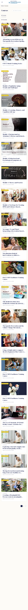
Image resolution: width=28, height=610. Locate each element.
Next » (26, 506)
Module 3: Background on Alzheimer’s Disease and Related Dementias (13, 135)
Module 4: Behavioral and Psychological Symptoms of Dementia (12, 159)
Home (2, 5)
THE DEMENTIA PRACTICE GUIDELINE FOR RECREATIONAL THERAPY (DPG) (13, 302)
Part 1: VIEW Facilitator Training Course (13, 278)
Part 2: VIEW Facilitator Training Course (13, 375)
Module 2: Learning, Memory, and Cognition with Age (14, 111)
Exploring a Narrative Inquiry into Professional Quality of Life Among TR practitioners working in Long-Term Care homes (14, 447)
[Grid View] (23, 19)
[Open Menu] (2, 2)
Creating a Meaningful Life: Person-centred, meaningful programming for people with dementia (12, 496)
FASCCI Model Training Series (12, 63)
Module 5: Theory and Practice (13, 183)
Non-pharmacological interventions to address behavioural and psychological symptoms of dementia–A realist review (13, 254)
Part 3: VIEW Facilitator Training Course (13, 399)
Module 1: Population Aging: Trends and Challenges (12, 87)
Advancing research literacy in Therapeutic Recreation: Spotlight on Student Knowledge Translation (14, 40)
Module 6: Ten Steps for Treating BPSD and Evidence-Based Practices (13, 206)
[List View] (25, 19)
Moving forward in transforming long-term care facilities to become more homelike (13, 472)
